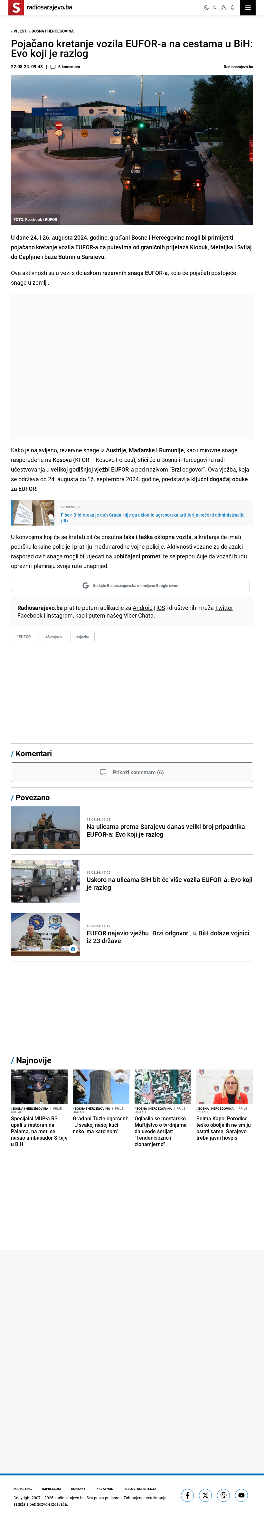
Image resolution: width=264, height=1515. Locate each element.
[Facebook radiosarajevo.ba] (187, 1495)
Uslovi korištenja (140, 1488)
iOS (160, 607)
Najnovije (34, 1060)
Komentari (34, 753)
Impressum (51, 1488)
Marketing (23, 1488)
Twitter (224, 607)
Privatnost (105, 1488)
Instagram (59, 615)
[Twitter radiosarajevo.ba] (205, 1495)
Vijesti (21, 30)
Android (143, 607)
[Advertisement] (132, 366)
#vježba (82, 636)
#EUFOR (23, 636)
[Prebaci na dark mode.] (206, 7)
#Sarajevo (53, 636)
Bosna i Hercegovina (53, 30)
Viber (130, 615)
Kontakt (78, 1488)
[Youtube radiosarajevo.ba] (241, 1495)
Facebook (29, 615)
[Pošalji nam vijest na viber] (223, 1495)
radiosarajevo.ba (70, 1497)
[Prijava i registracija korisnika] (224, 7)
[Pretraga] (215, 7)
